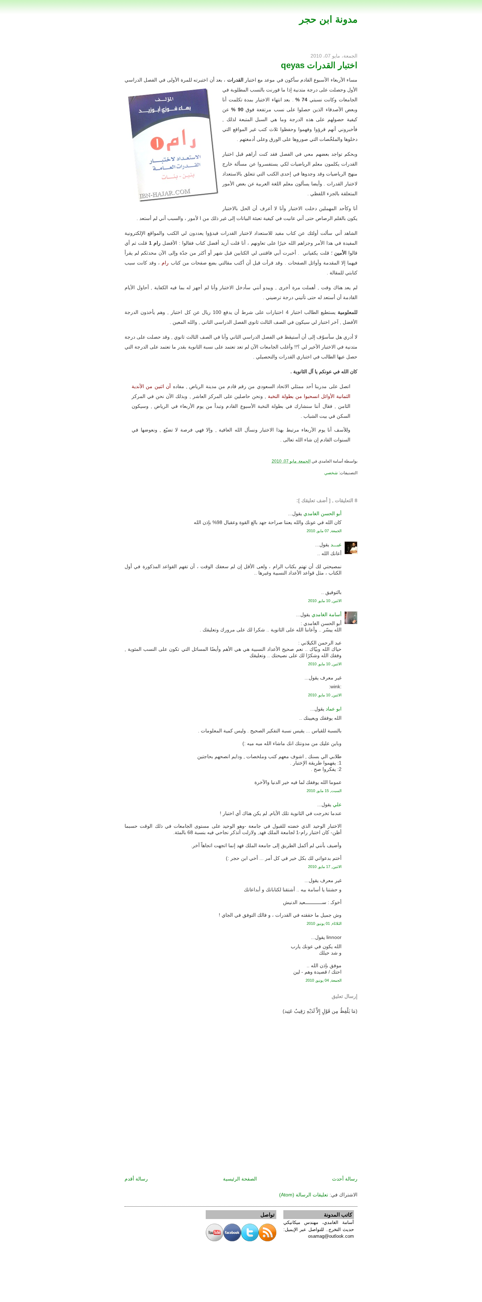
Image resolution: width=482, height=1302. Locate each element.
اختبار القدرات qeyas (319, 65)
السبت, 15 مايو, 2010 (324, 791)
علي (337, 804)
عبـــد (336, 544)
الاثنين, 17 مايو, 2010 (325, 866)
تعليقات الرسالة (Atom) (303, 1194)
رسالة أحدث (344, 1179)
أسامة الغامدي (327, 614)
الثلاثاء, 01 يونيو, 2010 (324, 923)
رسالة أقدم (136, 1179)
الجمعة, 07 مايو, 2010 (324, 531)
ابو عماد (334, 709)
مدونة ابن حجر (328, 19)
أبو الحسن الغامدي (322, 513)
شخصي (331, 472)
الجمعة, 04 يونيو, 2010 (324, 980)
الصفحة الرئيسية (240, 1179)
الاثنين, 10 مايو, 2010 (325, 601)
